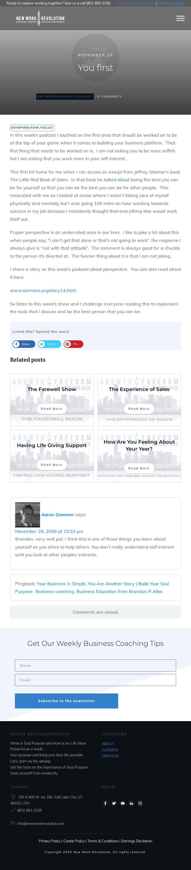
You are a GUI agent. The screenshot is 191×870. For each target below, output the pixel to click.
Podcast (84, 96)
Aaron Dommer (57, 514)
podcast (47, 135)
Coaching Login (171, 3)
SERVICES (110, 756)
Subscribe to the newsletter (66, 701)
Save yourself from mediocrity (34, 773)
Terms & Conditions (103, 841)
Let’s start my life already (30, 761)
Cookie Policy (74, 841)
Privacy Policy (49, 841)
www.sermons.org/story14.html (43, 290)
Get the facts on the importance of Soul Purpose (49, 767)
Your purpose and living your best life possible (46, 755)
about (124, 180)
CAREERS (110, 750)
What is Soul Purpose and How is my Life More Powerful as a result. (48, 746)
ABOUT (108, 744)
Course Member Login (136, 3)
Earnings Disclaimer (136, 841)
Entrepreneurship (55, 96)
